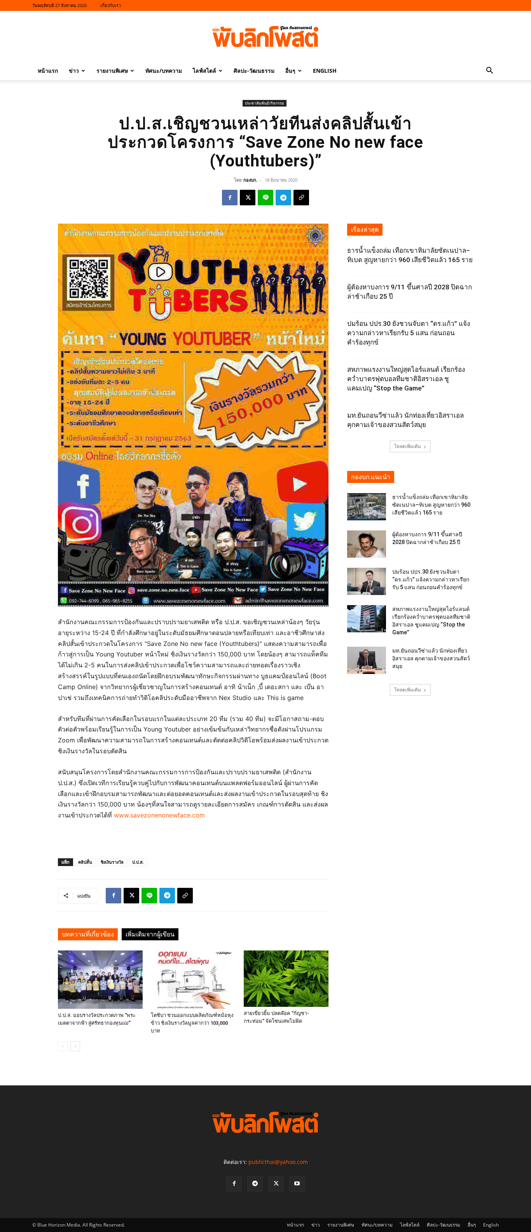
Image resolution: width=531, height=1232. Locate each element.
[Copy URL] (301, 197)
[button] (489, 71)
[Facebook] (230, 197)
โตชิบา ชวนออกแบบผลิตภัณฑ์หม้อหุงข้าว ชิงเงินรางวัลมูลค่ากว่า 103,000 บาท (192, 1023)
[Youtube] (297, 1184)
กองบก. (250, 180)
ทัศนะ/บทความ (163, 70)
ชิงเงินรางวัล (112, 862)
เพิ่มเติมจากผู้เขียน (150, 934)
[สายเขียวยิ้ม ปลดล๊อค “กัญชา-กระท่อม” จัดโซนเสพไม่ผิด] (286, 978)
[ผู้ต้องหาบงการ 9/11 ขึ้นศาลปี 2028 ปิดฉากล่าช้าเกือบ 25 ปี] (366, 544)
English (325, 70)
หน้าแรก (48, 70)
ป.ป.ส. (138, 862)
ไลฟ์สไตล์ (204, 70)
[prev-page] (63, 1046)
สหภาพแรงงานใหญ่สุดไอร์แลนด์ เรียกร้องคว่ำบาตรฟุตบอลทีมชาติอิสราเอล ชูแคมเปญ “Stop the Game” (406, 379)
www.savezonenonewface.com (159, 815)
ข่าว (74, 70)
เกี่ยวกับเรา (110, 5)
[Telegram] (283, 197)
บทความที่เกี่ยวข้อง (88, 934)
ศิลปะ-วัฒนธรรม (254, 70)
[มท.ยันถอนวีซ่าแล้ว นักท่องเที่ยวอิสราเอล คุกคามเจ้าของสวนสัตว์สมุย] (366, 660)
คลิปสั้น (85, 862)
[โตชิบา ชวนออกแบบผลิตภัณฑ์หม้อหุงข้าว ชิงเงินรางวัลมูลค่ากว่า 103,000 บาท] (193, 979)
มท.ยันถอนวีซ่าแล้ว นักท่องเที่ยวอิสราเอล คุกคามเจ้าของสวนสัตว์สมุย (431, 658)
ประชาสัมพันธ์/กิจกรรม (264, 103)
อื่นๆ (290, 70)
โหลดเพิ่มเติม (407, 446)
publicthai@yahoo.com (278, 1162)
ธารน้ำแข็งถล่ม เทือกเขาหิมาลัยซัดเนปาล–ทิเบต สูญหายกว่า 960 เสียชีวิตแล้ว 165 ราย (431, 505)
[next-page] (75, 1046)
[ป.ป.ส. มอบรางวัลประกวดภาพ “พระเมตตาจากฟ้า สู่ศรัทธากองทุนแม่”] (100, 979)
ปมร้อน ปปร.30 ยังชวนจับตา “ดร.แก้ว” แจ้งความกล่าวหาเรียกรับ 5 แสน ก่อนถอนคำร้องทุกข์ (408, 333)
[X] (247, 197)
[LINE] (265, 197)
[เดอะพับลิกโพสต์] (265, 36)
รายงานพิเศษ (112, 70)
